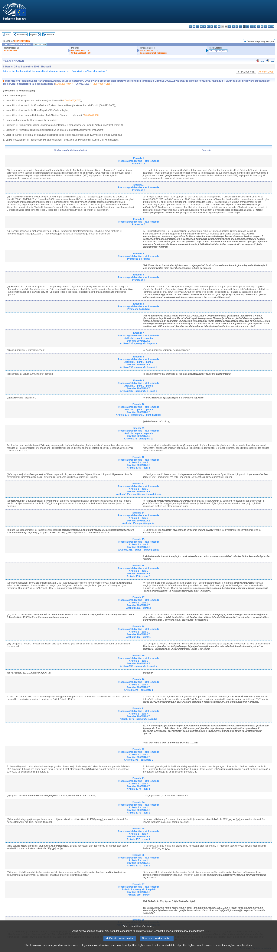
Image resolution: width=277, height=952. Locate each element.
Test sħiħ (50, 34)
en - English (215, 26)
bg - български (190, 26)
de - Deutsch (204, 26)
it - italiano (229, 26)
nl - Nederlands (247, 26)
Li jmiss (33, 34)
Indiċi (8, 34)
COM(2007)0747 (64, 83)
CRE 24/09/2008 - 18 (80, 53)
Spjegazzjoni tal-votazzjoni (153, 53)
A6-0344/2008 (10, 50)
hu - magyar (240, 26)
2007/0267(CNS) (22, 41)
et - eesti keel (208, 26)
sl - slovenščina (265, 26)
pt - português (254, 26)
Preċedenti (22, 34)
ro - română (258, 26)
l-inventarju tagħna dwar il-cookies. (234, 945)
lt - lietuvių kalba (237, 26)
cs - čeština (197, 26)
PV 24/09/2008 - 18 (80, 50)
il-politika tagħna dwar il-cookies (195, 945)
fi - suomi (269, 26)
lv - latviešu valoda (233, 26)
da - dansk (201, 26)
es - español (194, 26)
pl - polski (251, 26)
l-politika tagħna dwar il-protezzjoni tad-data (151, 945)
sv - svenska (272, 26)
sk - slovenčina (262, 26)
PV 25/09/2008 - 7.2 (149, 50)
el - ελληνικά (211, 26)
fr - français (219, 26)
